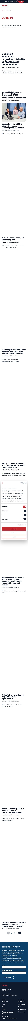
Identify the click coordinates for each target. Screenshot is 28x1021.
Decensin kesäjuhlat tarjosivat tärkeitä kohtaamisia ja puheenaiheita (13, 59)
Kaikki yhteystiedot (8, 1012)
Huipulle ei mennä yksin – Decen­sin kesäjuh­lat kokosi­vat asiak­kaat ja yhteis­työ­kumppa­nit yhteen (13, 581)
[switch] (24, 511)
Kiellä (14, 537)
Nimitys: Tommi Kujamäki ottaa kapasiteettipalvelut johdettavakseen (14, 465)
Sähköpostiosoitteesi (7, 970)
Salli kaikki (14, 529)
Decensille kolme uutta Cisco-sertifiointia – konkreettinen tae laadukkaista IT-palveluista (14, 95)
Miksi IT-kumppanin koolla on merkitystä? (13, 239)
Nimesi (3, 965)
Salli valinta (14, 533)
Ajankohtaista (11, 67)
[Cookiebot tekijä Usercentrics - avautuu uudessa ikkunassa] (20, 483)
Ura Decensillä (13, 1)
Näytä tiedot (21, 524)
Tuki (22, 1)
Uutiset (17, 67)
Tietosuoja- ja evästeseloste (9, 1018)
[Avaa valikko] (25, 5)
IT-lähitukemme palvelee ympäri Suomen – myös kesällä (13, 697)
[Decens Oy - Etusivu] (5, 5)
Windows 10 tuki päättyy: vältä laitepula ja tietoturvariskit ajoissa (13, 811)
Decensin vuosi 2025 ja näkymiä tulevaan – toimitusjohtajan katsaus (13, 126)
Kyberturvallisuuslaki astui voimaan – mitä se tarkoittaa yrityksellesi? (14, 924)
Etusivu (3, 11)
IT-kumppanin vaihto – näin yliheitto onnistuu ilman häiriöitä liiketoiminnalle (14, 352)
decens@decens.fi (6, 994)
